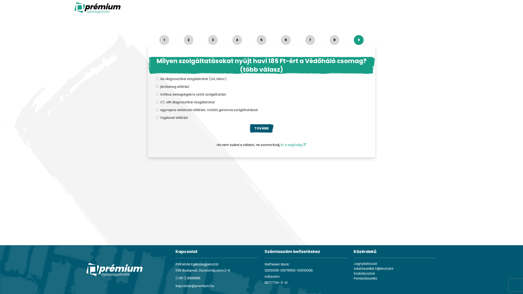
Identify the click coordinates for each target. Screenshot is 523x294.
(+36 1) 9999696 (187, 278)
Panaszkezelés (365, 278)
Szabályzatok (364, 273)
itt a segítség (292, 145)
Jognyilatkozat (365, 263)
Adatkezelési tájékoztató (373, 268)
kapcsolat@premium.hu (194, 286)
